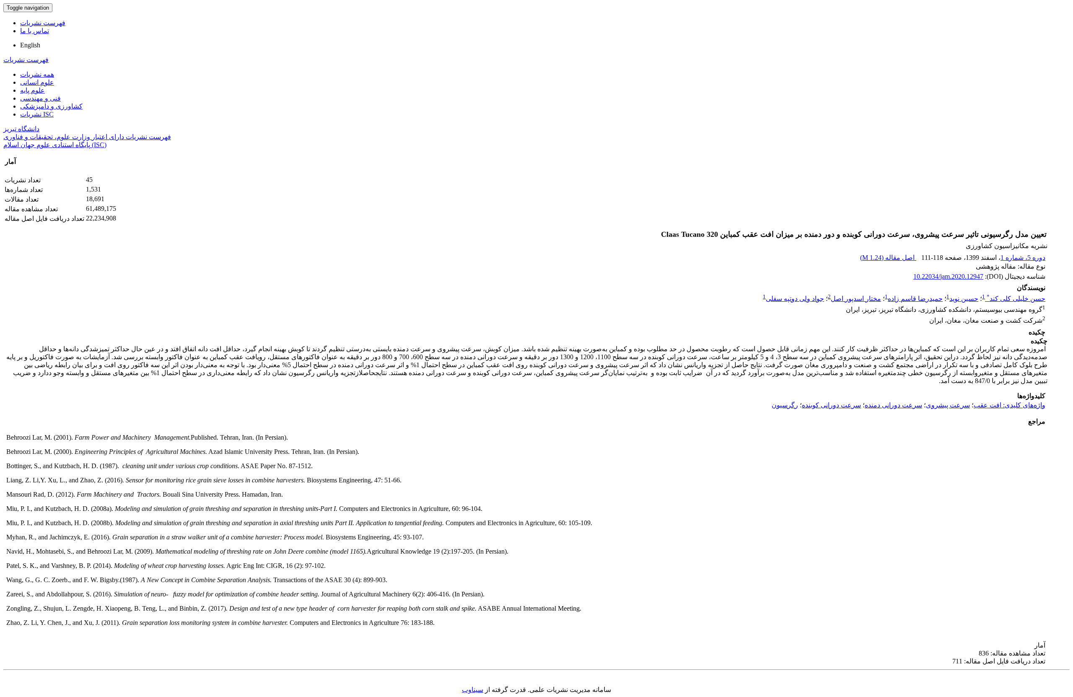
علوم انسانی (37, 82)
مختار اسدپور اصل (856, 298)
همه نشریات (37, 74)
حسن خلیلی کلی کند (1016, 298)
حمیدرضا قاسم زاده (915, 298)
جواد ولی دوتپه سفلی (795, 298)
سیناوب (472, 689)
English (30, 45)
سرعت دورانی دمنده (893, 405)
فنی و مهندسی (40, 98)
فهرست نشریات (42, 22)
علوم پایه (32, 90)
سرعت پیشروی (948, 405)
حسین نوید (963, 298)
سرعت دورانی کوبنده (831, 405)
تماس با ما (34, 30)
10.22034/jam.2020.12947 (948, 276)
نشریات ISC (37, 114)
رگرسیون (785, 405)
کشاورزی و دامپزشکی (51, 106)
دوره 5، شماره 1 (1022, 257)
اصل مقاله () (888, 257)
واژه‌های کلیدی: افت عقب (1009, 405)
